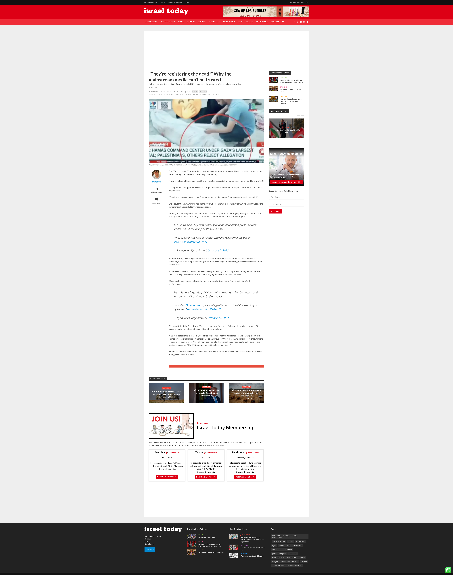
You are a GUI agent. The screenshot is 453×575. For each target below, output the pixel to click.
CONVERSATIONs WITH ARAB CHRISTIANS (284, 537)
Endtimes (288, 549)
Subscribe (150, 549)
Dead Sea (292, 553)
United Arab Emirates (289, 561)
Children (302, 557)
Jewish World (246, 535)
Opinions (283, 78)
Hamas (195, 91)
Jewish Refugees (279, 553)
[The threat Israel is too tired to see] (233, 547)
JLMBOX (162, 2)
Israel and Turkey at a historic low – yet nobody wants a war (291, 81)
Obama (304, 561)
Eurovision (300, 541)
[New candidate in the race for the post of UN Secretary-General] (273, 98)
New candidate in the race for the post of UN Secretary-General (291, 101)
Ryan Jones (155, 91)
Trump (290, 541)
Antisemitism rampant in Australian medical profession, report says (252, 539)
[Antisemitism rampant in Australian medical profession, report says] (233, 536)
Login (187, 2)
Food (288, 545)
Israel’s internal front (206, 537)
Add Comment (156, 192)
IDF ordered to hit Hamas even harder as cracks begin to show (167, 392)
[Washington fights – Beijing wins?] (273, 88)
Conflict (158, 94)
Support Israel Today (175, 2)
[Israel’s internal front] (191, 536)
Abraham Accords (294, 565)
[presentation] (298, 116)
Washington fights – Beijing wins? (290, 91)
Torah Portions (278, 565)
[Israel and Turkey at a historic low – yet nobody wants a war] (273, 79)
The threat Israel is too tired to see (286, 131)
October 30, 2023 (218, 250)
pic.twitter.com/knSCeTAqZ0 (204, 309)
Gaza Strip (291, 557)
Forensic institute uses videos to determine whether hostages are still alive (247, 393)
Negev (275, 561)
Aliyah (281, 545)
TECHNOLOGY (279, 541)
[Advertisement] (226, 53)
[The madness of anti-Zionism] (233, 555)
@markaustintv (194, 305)
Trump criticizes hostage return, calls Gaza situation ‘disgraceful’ (207, 393)
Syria (274, 545)
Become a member (150, 2)
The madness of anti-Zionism (252, 556)
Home (151, 94)
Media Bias (203, 91)
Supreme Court (278, 557)
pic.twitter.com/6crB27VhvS (190, 241)
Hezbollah (297, 545)
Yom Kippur (277, 549)
